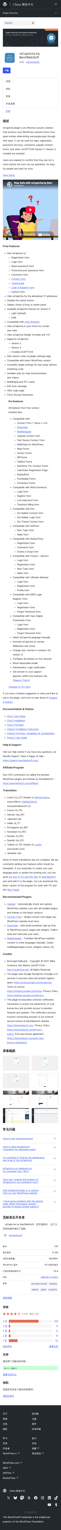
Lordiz (38, 844)
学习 (5, 1438)
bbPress (8, 1472)
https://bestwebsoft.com (20, 1025)
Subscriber (22, 427)
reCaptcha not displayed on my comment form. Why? (17, 1170)
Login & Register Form (22, 287)
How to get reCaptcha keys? (18, 1138)
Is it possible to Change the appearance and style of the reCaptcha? (24, 1159)
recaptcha (53, 1289)
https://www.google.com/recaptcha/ (33, 982)
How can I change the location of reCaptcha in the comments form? (20, 1181)
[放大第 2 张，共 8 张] (54, 1059)
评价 (8, 88)
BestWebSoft (49, 876)
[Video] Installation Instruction (23, 729)
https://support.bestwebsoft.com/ (20, 760)
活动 (34, 1443)
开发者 (6, 1448)
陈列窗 (35, 1413)
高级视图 (7, 1297)
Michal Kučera (42, 797)
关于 (5, 1413)
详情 (8, 81)
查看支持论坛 (9, 1374)
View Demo (9, 175)
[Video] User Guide (17, 737)
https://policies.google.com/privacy (25, 995)
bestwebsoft (33, 62)
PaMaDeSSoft (29, 801)
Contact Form (18, 279)
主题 (34, 1418)
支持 (8, 111)
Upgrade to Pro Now (19, 686)
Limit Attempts (32, 321)
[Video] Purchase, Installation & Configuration (31, 733)
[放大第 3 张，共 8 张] (25, 1077)
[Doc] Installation (16, 720)
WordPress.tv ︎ (11, 1453)
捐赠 (35, 1448)
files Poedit (13, 889)
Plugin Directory (10, 13)
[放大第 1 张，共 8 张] (25, 1059)
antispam (53, 1284)
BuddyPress (10, 1478)
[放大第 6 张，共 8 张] (54, 1094)
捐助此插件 (8, 1396)
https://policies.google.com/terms (24, 991)
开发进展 (10, 103)
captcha (35, 1289)
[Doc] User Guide (16, 716)
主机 (5, 1423)
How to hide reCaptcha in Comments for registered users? (19, 1148)
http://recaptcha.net (17, 969)
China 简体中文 (17, 1490)
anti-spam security (39, 1284)
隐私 (5, 1429)
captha (43, 1289)
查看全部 (53, 1346)
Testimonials (17, 283)
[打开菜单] (56, 4)
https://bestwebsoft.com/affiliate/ (20, 783)
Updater (11, 904)
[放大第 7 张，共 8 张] (25, 1111)
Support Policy (21, 680)
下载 (7, 70)
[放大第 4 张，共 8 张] (54, 1077)
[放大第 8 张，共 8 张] (54, 1111)
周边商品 (38, 1453)
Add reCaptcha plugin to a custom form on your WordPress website (20, 1191)
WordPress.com (12, 1462)
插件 (34, 1423)
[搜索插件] (33, 23)
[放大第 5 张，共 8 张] (25, 1094)
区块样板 (36, 1429)
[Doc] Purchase (15, 724)
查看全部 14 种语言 (49, 1277)
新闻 (5, 1418)
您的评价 (7, 1346)
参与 (34, 1438)
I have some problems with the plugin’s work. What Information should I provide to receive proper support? (23, 1204)
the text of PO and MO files (23, 876)
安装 (8, 96)
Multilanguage (24, 431)
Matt (7, 1467)
